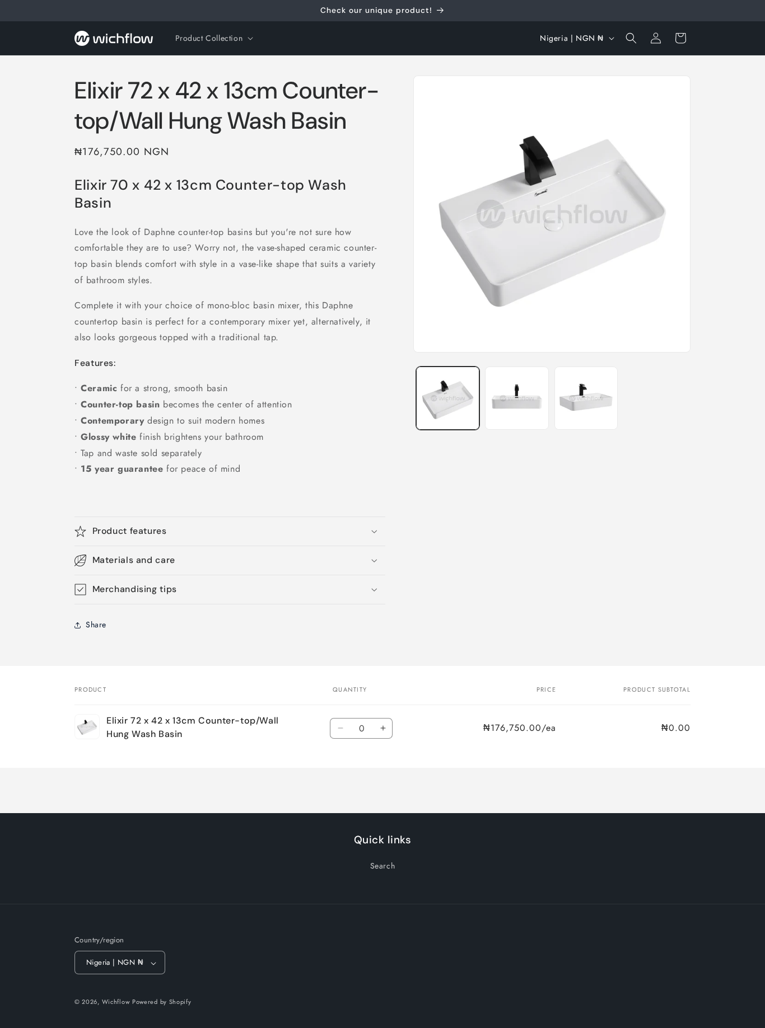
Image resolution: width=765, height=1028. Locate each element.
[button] (213, 38)
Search (382, 865)
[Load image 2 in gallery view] (516, 398)
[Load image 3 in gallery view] (586, 398)
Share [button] (96, 624)
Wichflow (116, 1002)
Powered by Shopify (162, 1002)
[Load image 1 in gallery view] (447, 398)
